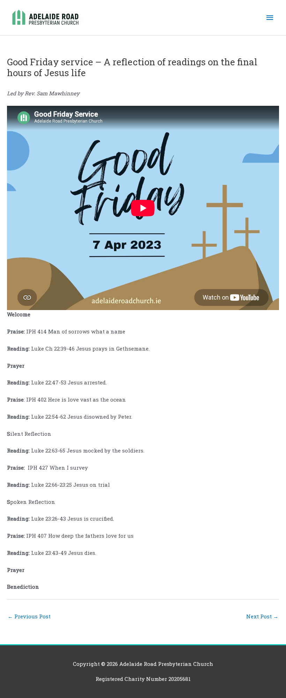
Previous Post (29, 616)
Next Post (262, 616)
